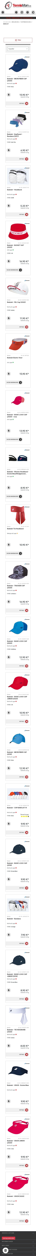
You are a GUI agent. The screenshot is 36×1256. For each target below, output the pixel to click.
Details (21, 103)
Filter (19, 40)
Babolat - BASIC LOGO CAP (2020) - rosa (17, 416)
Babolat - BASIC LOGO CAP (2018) (17, 864)
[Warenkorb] (33, 12)
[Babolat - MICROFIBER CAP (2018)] (18, 738)
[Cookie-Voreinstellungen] (5, 1250)
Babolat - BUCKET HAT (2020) (15, 246)
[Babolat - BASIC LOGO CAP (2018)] (18, 849)
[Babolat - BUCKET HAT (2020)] (18, 231)
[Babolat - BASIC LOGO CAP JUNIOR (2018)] (18, 960)
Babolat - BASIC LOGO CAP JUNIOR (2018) (17, 975)
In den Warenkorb (12, 270)
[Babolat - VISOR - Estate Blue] (18, 1072)
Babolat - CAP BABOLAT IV (17, 808)
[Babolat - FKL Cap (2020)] (18, 288)
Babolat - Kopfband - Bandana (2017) (14, 135)
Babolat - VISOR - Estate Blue (18, 1085)
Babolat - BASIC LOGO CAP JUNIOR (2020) (17, 698)
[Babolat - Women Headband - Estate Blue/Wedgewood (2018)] (18, 458)
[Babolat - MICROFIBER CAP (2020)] (18, 65)
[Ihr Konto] (27, 12)
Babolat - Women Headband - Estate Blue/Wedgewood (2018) (18, 473)
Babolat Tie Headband (15, 529)
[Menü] (2, 12)
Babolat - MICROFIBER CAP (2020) (17, 80)
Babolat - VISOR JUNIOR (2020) (16, 1142)
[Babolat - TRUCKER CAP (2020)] (18, 572)
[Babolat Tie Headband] (18, 515)
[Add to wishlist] (8, 94)
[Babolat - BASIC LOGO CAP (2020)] (18, 627)
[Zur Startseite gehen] (18, 5)
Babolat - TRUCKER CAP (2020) (16, 587)
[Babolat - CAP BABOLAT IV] (18, 794)
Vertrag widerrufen (8, 1238)
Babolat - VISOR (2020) (15, 1196)
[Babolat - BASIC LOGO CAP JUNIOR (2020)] (18, 683)
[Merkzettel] (22, 12)
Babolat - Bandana (14, 919)
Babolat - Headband (14, 190)
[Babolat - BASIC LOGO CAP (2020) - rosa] (18, 401)
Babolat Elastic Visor (14, 358)
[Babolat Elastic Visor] (18, 344)
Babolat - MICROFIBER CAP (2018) (17, 753)
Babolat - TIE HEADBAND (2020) (16, 1031)
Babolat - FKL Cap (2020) (16, 302)
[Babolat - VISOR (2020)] (18, 1183)
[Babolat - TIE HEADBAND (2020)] (18, 1016)
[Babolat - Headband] (18, 176)
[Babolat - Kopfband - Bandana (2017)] (18, 120)
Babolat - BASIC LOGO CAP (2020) (17, 642)
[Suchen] (16, 12)
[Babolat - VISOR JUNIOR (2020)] (18, 1127)
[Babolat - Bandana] (18, 905)
